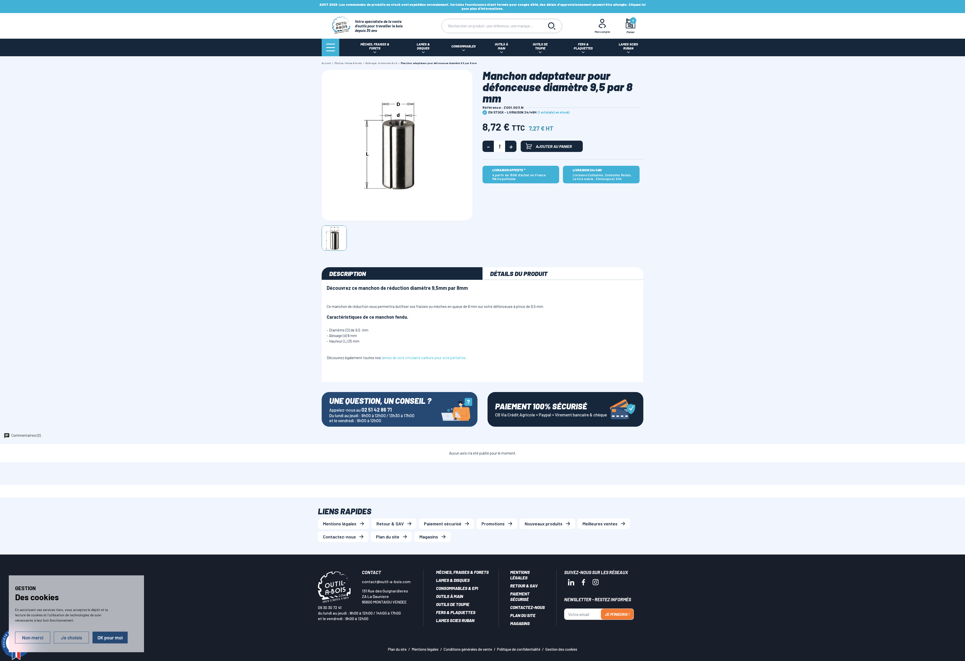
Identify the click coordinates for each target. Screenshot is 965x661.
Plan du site (387, 536)
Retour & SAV (390, 523)
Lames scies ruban (455, 620)
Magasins (428, 536)
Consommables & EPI (457, 588)
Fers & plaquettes (455, 612)
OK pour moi (110, 637)
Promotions (493, 523)
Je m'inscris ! (617, 614)
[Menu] (330, 47)
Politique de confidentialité (518, 649)
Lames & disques (453, 580)
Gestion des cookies (561, 649)
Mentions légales (339, 523)
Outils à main (449, 596)
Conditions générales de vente (468, 649)
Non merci (32, 637)
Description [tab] (347, 273)
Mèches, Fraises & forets (462, 572)
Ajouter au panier (554, 146)
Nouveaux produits (543, 523)
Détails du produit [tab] (518, 273)
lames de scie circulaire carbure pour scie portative (423, 357)
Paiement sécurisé (442, 523)
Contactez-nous (339, 536)
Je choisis (71, 637)
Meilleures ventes (600, 523)
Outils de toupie (452, 604)
